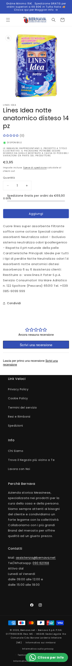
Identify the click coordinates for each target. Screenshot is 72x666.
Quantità (9, 178)
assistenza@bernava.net (36, 557)
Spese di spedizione (35, 167)
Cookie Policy (18, 398)
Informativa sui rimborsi (41, 642)
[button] (8, 19)
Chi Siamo (15, 451)
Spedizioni (15, 426)
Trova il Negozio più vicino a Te (31, 460)
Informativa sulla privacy (38, 648)
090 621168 (41, 563)
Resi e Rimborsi (19, 417)
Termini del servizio (22, 408)
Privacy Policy (18, 389)
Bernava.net (27, 630)
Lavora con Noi (19, 469)
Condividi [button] (14, 303)
